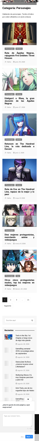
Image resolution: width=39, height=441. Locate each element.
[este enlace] (26, 17)
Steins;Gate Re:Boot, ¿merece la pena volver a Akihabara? (24, 364)
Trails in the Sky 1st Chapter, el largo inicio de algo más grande (24, 338)
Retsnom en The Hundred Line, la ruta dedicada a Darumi (19, 146)
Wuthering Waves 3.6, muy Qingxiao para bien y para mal (24, 377)
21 (28, 300)
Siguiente (7, 306)
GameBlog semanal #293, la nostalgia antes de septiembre (25, 351)
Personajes (9, 49)
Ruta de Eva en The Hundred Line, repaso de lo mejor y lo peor (19, 192)
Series (19, 139)
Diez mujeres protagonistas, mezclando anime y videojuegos (19, 237)
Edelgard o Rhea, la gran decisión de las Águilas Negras (19, 101)
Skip (22, 436)
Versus (19, 94)
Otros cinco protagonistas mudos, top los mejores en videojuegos (19, 282)
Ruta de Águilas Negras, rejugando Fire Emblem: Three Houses (19, 55)
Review (19, 49)
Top (18, 276)
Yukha (9, 62)
